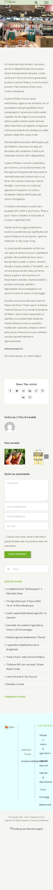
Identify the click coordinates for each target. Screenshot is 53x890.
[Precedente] (6, 456)
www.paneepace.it (13, 349)
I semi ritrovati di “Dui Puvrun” (22, 677)
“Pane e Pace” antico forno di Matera (25, 657)
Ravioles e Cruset (15, 684)
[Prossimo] (46, 456)
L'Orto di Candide (26, 417)
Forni (43, 790)
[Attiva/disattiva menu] (46, 2)
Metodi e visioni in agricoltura (43, 744)
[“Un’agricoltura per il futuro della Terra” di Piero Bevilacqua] (38, 457)
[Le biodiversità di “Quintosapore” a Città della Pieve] (14, 457)
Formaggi (43, 797)
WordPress (44, 820)
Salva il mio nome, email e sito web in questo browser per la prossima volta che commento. (25, 541)
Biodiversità (43, 805)
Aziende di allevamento (43, 777)
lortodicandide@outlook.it (34, 761)
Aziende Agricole (43, 763)
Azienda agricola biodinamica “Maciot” (26, 637)
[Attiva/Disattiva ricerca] (36, 2)
